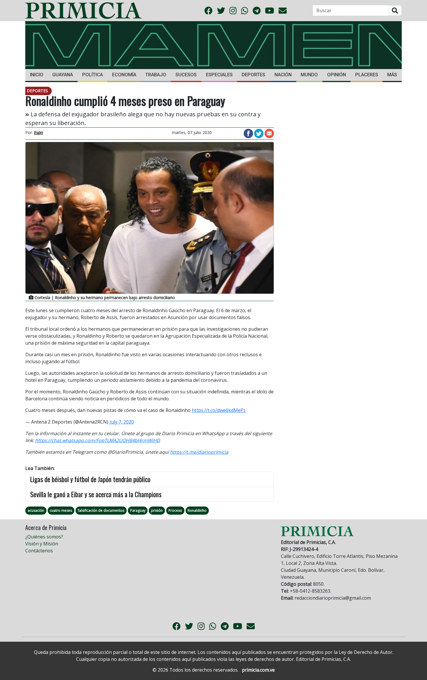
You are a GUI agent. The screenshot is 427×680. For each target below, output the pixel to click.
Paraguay (138, 510)
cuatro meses (61, 510)
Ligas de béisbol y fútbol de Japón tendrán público (90, 479)
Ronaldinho (197, 510)
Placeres (366, 74)
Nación (283, 74)
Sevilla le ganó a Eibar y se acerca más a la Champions (96, 494)
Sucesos (186, 74)
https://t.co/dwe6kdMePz (219, 410)
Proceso (175, 510)
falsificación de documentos (101, 510)
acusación (36, 510)
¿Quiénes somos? (44, 536)
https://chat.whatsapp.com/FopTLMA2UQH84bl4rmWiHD (97, 440)
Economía (124, 74)
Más (392, 74)
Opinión (336, 74)
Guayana (62, 74)
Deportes (253, 74)
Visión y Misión (41, 543)
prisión (157, 510)
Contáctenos (39, 550)
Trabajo (155, 74)
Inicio (36, 74)
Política (92, 74)
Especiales (219, 74)
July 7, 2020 (122, 422)
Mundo (309, 74)
